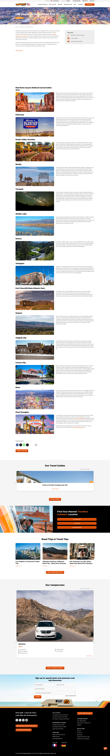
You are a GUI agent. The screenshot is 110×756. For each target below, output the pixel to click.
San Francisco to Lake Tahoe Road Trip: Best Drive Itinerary (81, 562)
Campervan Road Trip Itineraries (26, 26)
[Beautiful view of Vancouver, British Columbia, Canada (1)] (28, 543)
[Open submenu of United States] (59, 1)
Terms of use (53, 753)
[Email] (27, 445)
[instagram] (23, 720)
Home (17, 26)
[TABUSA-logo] (23, 3)
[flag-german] (63, 744)
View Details (89, 655)
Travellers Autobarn (79, 418)
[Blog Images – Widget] (55, 543)
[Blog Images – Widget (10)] (82, 543)
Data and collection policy (71, 695)
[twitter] (20, 720)
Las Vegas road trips (77, 427)
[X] (20, 445)
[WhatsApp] (24, 445)
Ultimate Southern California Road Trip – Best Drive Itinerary (54, 562)
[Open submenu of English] (70, 1)
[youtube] (26, 720)
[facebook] (17, 720)
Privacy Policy (47, 753)
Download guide (55, 488)
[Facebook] (17, 445)
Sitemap (41, 753)
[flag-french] (54, 744)
